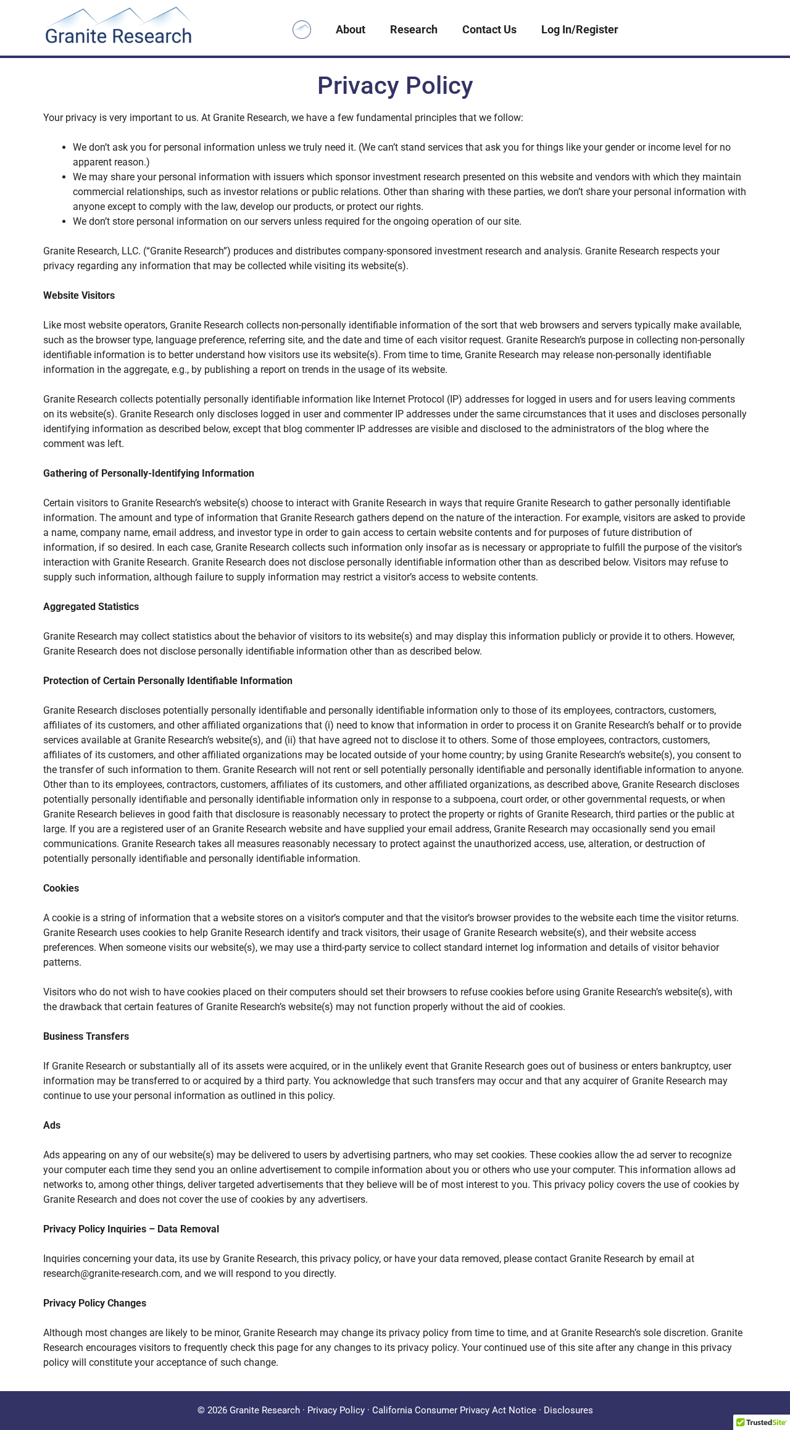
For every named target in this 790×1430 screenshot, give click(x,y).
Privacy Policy (336, 1410)
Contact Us (489, 29)
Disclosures (568, 1410)
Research (414, 29)
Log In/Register (579, 29)
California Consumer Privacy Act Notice (454, 1410)
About (350, 29)
